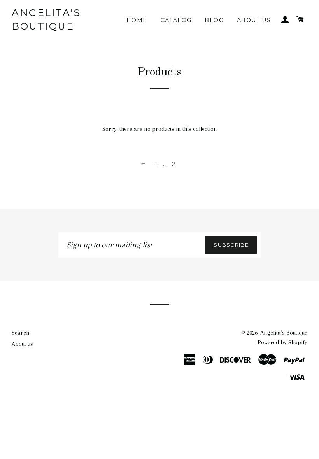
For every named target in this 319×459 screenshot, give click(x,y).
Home (136, 20)
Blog (214, 20)
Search (20, 332)
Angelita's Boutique (46, 19)
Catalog (176, 20)
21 (175, 164)
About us (254, 20)
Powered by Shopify (282, 342)
